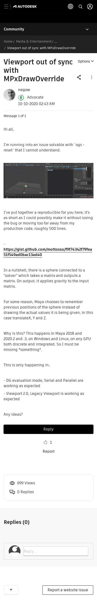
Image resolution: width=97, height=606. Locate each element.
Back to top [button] (11, 589)
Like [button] (45, 442)
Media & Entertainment (34, 41)
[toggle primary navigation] (8, 7)
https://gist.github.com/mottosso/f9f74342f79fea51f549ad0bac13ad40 (48, 252)
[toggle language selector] (71, 6)
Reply (48, 429)
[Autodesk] (25, 6)
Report (49, 451)
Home (8, 41)
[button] (91, 77)
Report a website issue (68, 590)
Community (14, 29)
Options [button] (84, 61)
